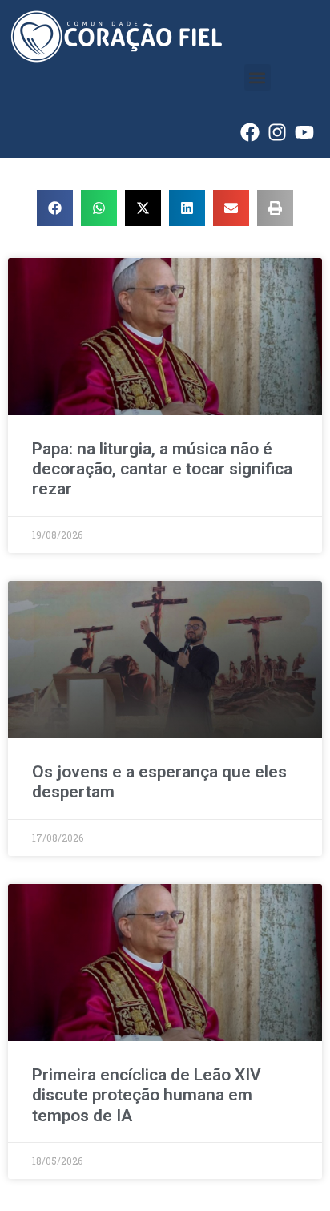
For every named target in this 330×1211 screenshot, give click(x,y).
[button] (257, 77)
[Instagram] (277, 132)
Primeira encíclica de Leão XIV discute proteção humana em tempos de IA (146, 1094)
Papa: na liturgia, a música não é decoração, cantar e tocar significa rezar (162, 469)
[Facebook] (250, 132)
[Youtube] (304, 132)
